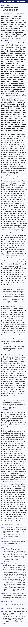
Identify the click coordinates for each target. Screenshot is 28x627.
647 (10, 65)
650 (16, 247)
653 (9, 351)
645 (19, 30)
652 (18, 322)
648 (7, 166)
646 (7, 40)
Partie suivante (21, 13)
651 (16, 302)
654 (9, 408)
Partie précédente (7, 13)
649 (8, 207)
